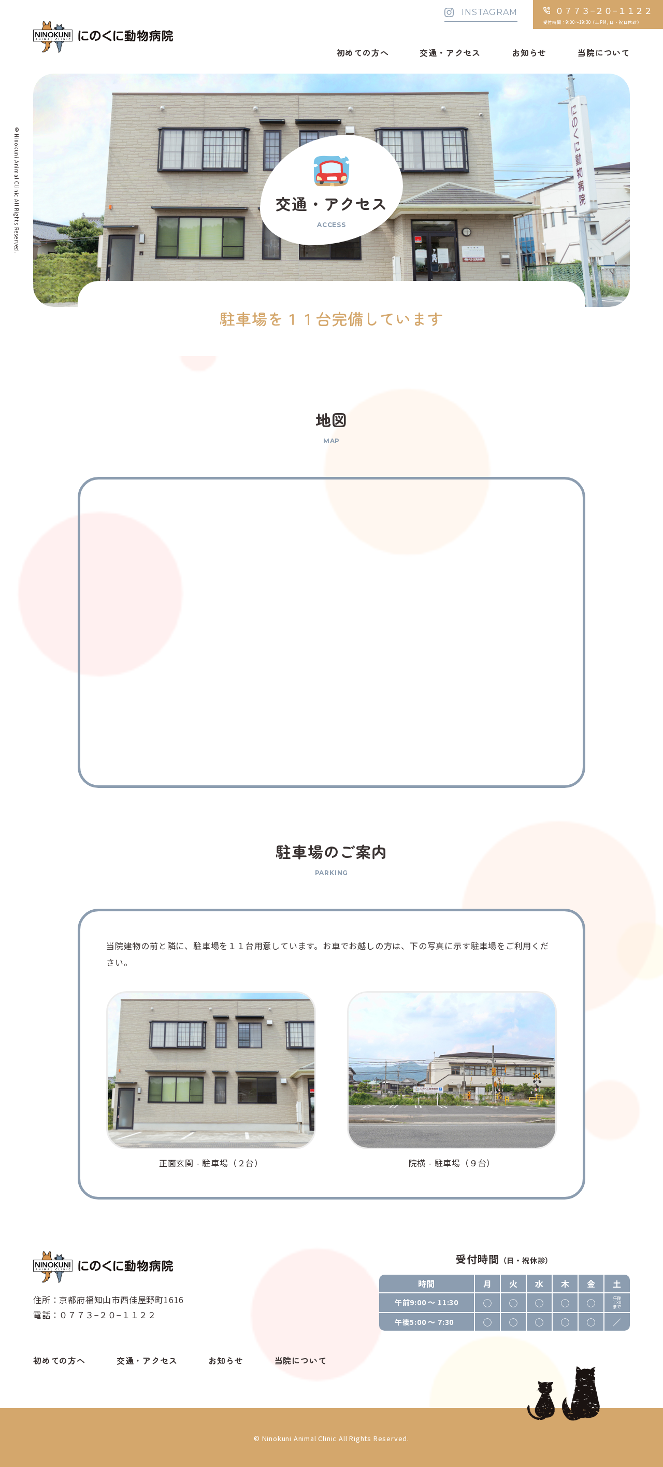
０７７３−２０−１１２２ (107, 1314)
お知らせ (529, 52)
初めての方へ (363, 52)
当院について (604, 52)
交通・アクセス (450, 52)
